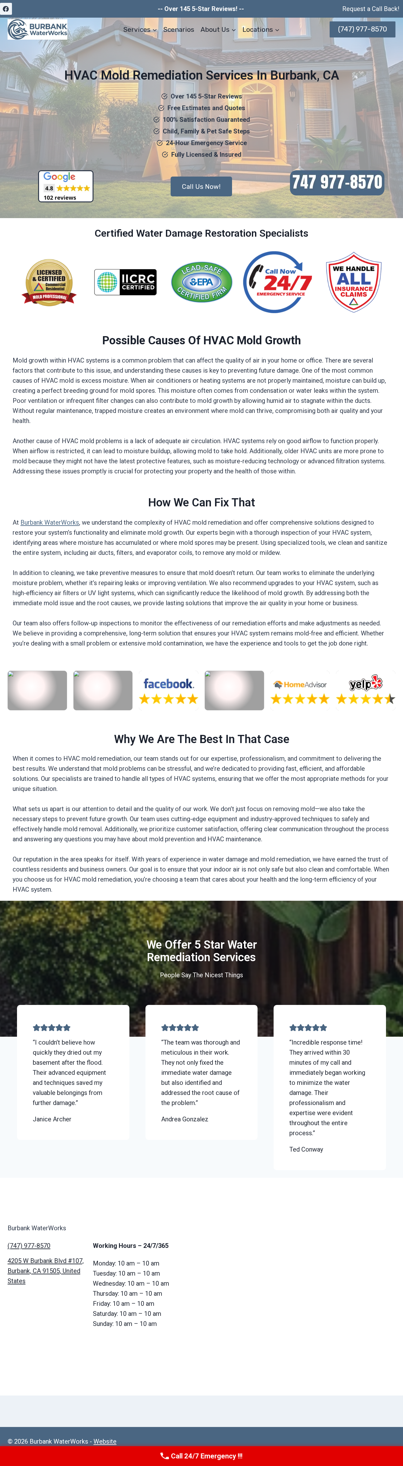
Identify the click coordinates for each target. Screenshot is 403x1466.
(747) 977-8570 (362, 29)
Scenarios (178, 29)
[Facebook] (6, 9)
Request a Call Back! (370, 9)
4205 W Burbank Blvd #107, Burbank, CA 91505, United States (46, 1271)
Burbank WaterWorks (49, 522)
